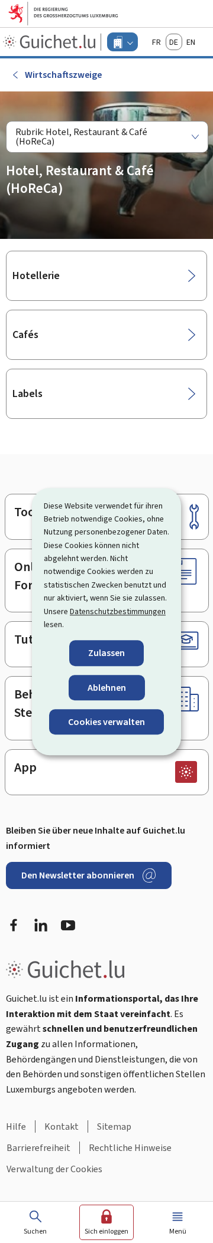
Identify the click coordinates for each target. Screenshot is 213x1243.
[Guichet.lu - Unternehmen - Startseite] (50, 42)
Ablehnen (107, 687)
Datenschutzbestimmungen (118, 611)
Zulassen (106, 653)
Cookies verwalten (106, 722)
